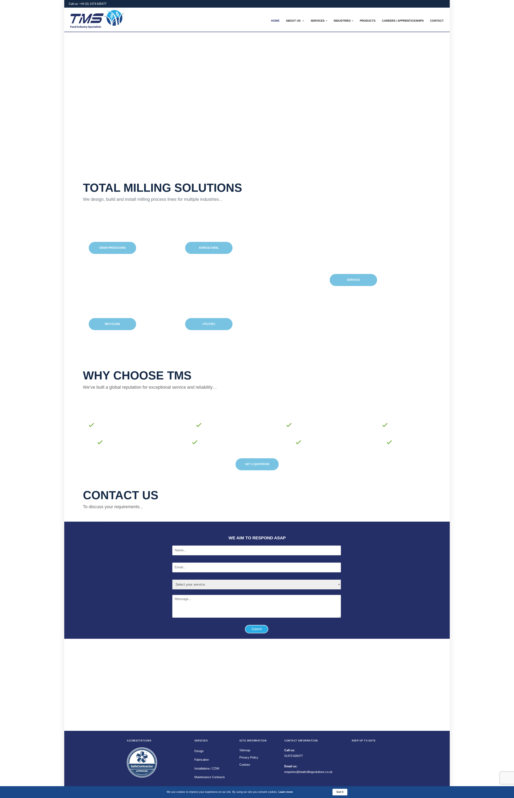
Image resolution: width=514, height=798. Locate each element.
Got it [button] (340, 791)
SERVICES (353, 279)
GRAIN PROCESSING (112, 247)
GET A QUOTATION (257, 464)
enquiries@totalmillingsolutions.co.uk (308, 772)
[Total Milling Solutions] (97, 17)
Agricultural (209, 247)
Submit (256, 629)
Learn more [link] (285, 791)
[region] (257, 103)
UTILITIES (209, 323)
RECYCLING (112, 323)
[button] (295, 21)
